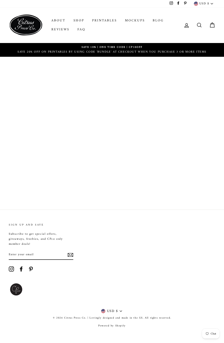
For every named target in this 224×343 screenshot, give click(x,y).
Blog (158, 21)
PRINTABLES (104, 21)
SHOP (79, 21)
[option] (112, 50)
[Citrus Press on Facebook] (21, 269)
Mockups (135, 21)
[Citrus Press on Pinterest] (30, 269)
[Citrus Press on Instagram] (11, 269)
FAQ (81, 30)
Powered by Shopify (112, 326)
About (58, 21)
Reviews (60, 30)
